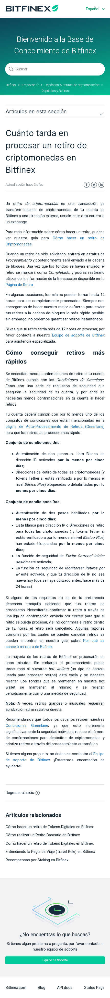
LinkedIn (101, 185)
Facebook (86, 185)
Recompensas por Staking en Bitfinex (37, 860)
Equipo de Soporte (55, 960)
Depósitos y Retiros (55, 91)
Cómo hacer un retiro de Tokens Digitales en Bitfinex (50, 827)
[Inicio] (32, 10)
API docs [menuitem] (64, 987)
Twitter (94, 185)
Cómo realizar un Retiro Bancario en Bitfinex (43, 835)
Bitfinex (11, 85)
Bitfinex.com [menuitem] (16, 987)
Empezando (30, 85)
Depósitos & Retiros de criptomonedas (72, 85)
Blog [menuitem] (41, 987)
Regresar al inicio (20, 792)
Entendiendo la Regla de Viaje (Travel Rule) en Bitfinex (50, 851)
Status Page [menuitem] (94, 987)
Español (93, 9)
